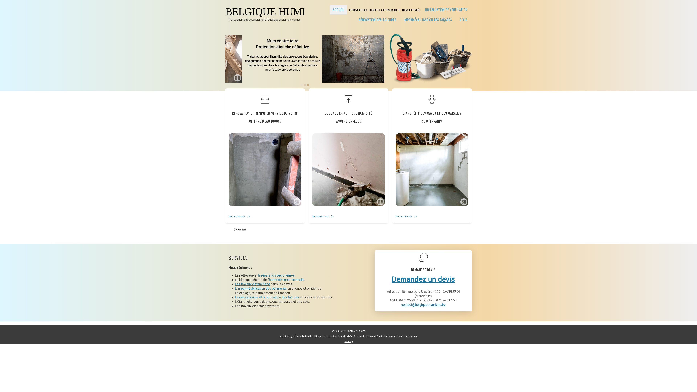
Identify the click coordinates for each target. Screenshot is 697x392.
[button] (301, 85)
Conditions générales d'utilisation (296, 336)
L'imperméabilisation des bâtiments (261, 288)
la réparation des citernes (276, 275)
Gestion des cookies (364, 336)
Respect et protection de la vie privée (333, 336)
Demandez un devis (423, 279)
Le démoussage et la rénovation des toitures (267, 297)
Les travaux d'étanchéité (252, 284)
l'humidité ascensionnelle (286, 280)
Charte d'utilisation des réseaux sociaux (396, 336)
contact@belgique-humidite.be (423, 305)
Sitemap (349, 341)
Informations (237, 216)
